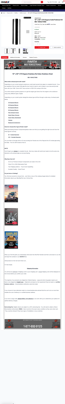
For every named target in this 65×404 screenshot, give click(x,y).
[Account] (59, 2)
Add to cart (42, 47)
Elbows (59, 5)
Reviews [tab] (25, 57)
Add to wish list (57, 47)
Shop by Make (24, 5)
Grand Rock (38, 18)
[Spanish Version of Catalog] (32, 216)
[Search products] (42, 2)
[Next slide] (27, 31)
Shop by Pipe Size (6, 5)
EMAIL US (24, 298)
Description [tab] (4, 57)
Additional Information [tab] (15, 57)
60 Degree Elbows (13, 107)
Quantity (37, 41)
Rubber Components (51, 5)
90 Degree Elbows (13, 110)
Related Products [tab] (33, 57)
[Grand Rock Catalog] (32, 193)
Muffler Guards (23, 12)
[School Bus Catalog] (32, 240)
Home (4, 12)
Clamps (3, 8)
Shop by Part (16, 5)
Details (41, 10)
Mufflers (9, 8)
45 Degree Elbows (13, 105)
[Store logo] (5, 2)
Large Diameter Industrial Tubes (37, 5)
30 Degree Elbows (13, 102)
